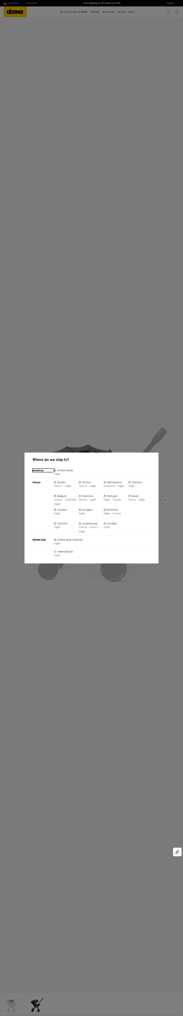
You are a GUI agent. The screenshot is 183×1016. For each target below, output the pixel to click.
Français (58, 500)
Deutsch (58, 486)
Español (132, 500)
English (57, 474)
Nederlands (70, 500)
